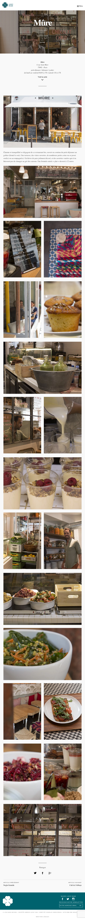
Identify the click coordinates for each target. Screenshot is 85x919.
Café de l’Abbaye (76, 885)
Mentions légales (42, 916)
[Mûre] (35, 873)
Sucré (42, 42)
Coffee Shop (42, 36)
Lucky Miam (7, 901)
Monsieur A (77, 912)
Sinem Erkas (57, 912)
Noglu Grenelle (8, 885)
